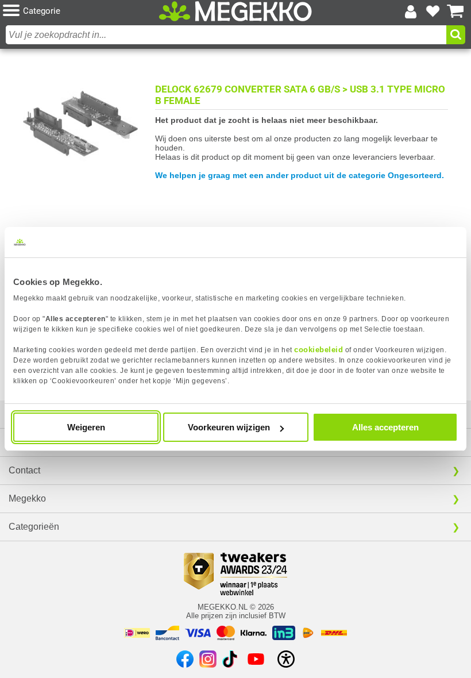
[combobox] (226, 34)
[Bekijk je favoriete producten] (433, 11)
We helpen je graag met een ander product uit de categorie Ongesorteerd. (299, 175)
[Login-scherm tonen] (410, 11)
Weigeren (86, 427)
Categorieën (34, 526)
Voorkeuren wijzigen (229, 427)
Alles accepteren (385, 427)
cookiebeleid (318, 349)
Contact (24, 470)
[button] (80, 11)
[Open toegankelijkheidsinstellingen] (286, 659)
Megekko (27, 498)
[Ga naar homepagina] (235, 11)
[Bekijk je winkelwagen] (455, 11)
